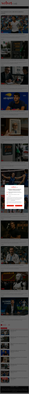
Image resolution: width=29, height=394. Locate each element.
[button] (14, 196)
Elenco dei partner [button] (13, 200)
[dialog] (14, 197)
